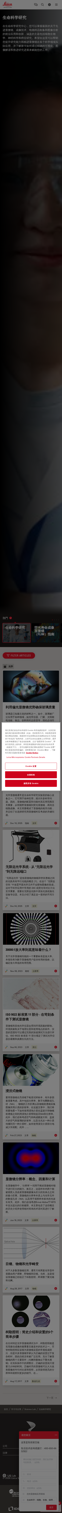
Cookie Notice (32, 752)
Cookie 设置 (30, 766)
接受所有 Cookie (31, 783)
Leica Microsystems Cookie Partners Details (25, 757)
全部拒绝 (31, 774)
